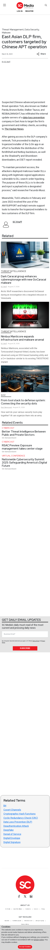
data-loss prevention (34, 117)
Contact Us (28, 909)
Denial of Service (12, 834)
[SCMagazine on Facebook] (19, 896)
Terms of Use (35, 641)
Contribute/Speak (16, 920)
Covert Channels (12, 809)
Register (29, 11)
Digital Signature (12, 842)
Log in (20, 11)
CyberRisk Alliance (17, 909)
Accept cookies (25, 947)
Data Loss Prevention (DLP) (17, 821)
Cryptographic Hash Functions (19, 813)
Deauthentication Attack (16, 826)
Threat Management (13, 29)
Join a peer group (39, 920)
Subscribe (25, 648)
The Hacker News (14, 129)
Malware (6, 32)
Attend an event (28, 920)
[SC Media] (24, 5)
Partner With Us (25, 924)
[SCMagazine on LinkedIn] (31, 896)
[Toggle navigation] (4, 5)
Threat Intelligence (13, 271)
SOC (3, 395)
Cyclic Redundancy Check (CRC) (20, 817)
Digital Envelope (11, 838)
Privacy (43, 909)
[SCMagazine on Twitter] (25, 896)
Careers (36, 909)
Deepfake (8, 830)
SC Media (7, 909)
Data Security (32, 29)
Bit (4, 805)
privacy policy (39, 940)
